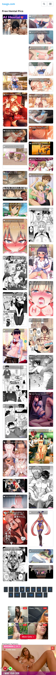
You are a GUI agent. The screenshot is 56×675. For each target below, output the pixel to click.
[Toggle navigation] (50, 3)
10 (17, 595)
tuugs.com (8, 4)
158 (31, 595)
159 (39, 595)
